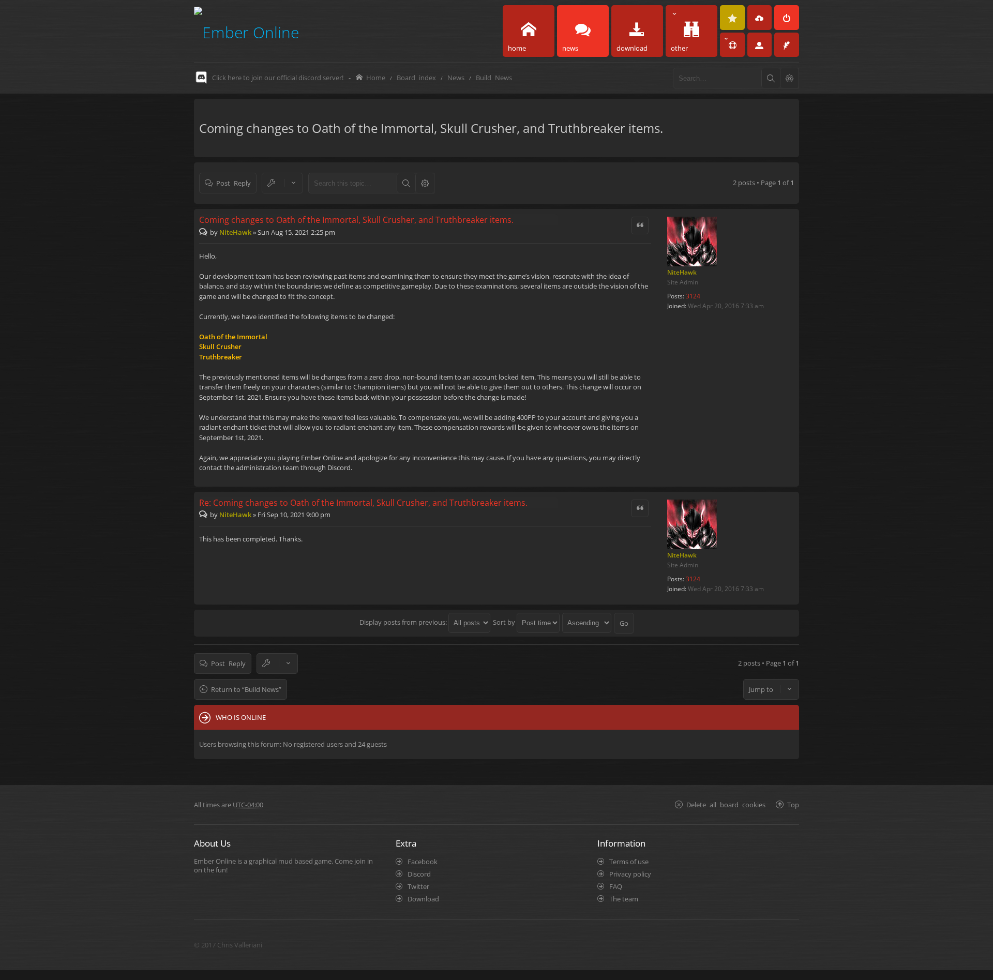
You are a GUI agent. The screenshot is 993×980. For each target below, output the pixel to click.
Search (406, 183)
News (455, 77)
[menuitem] (732, 17)
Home (375, 77)
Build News (494, 77)
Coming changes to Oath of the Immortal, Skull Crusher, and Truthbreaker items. (431, 128)
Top (793, 804)
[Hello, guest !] (759, 45)
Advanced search (424, 183)
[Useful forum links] (732, 45)
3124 (693, 296)
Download (423, 898)
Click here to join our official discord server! (277, 77)
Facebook (423, 861)
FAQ (615, 886)
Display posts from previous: (403, 622)
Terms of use (629, 861)
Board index (416, 77)
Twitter (418, 886)
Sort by (505, 622)
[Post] (204, 232)
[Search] (770, 78)
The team (623, 898)
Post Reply (233, 182)
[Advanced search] (789, 78)
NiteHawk (682, 272)
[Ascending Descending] (587, 622)
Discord (419, 874)
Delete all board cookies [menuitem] (725, 804)
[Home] (246, 30)
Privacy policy (630, 874)
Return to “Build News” (246, 689)
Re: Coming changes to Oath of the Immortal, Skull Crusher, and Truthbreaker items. (363, 502)
